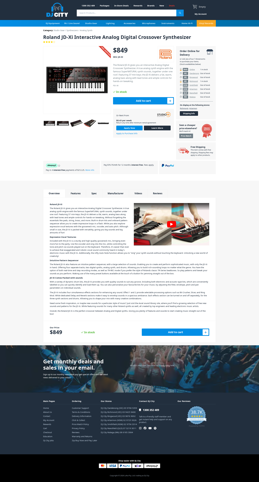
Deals (172, 5)
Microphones (148, 23)
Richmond (194, 81)
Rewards (138, 5)
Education (47, 436)
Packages (104, 5)
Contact (46, 416)
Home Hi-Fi (187, 23)
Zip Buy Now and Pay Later (84, 440)
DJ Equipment (53, 23)
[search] (126, 13)
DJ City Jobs (48, 440)
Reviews (157, 193)
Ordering (76, 401)
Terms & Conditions (81, 412)
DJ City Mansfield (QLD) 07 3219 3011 (118, 428)
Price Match (186, 136)
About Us (47, 412)
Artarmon (193, 89)
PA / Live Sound (72, 23)
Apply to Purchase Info (126, 133)
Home (46, 408)
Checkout (47, 432)
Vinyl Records (206, 23)
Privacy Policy (164, 365)
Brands (150, 5)
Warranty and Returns (82, 436)
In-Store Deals (121, 5)
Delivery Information (81, 416)
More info (89, 170)
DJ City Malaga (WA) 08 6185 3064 (117, 432)
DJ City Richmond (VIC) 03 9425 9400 (118, 412)
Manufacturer (116, 193)
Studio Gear (91, 23)
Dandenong (194, 73)
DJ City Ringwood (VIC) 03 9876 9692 (118, 416)
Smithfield (194, 85)
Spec (94, 193)
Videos (138, 193)
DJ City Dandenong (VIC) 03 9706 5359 (119, 408)
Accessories (129, 23)
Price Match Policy (80, 424)
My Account (201, 14)
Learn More (157, 128)
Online (192, 69)
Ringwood (194, 77)
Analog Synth (86, 30)
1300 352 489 (88, 5)
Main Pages (49, 401)
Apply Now (129, 128)
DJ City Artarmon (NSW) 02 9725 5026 (119, 420)
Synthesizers (72, 30)
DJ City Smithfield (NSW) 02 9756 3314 (119, 424)
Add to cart (143, 101)
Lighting (110, 23)
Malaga (192, 97)
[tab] (54, 193)
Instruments (167, 23)
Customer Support (80, 408)
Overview (54, 193)
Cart (45, 428)
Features (76, 193)
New (161, 5)
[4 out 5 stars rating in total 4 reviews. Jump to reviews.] (129, 42)
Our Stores (106, 401)
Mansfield (193, 93)
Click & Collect (78, 420)
